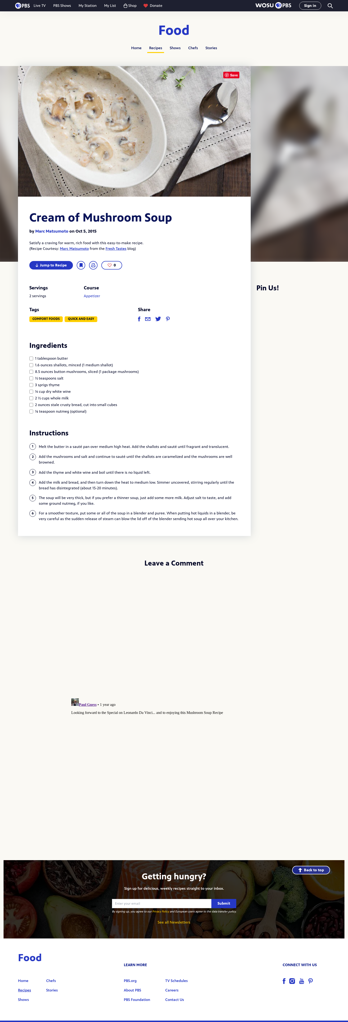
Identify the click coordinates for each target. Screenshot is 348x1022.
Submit (224, 903)
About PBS (132, 990)
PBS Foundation (137, 999)
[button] (273, 5)
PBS (22, 5)
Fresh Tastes (116, 248)
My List (110, 5)
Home (136, 48)
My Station (88, 5)
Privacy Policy (160, 911)
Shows (175, 48)
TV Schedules (176, 980)
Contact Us (174, 999)
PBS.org (130, 980)
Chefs (193, 48)
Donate (156, 5)
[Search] (330, 6)
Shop (132, 5)
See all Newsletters (174, 922)
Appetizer (92, 296)
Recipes (155, 48)
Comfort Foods (46, 319)
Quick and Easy (81, 319)
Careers (171, 990)
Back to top (314, 870)
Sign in (310, 5)
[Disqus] (174, 634)
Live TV (40, 5)
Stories (211, 48)
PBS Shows (62, 5)
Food (174, 31)
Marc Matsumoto (51, 231)
